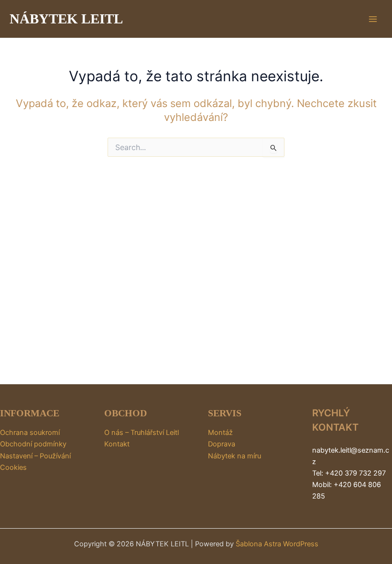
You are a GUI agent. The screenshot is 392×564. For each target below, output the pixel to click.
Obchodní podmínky (33, 444)
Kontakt (117, 444)
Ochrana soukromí (30, 432)
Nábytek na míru (234, 456)
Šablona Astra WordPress (277, 544)
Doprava (221, 444)
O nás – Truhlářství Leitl (141, 432)
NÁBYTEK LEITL (66, 18)
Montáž (220, 432)
